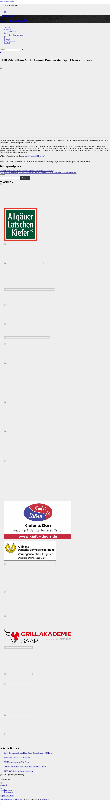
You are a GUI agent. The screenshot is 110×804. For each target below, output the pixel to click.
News (6, 37)
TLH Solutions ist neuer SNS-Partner (17, 762)
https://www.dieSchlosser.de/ (34, 156)
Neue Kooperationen (16, 35)
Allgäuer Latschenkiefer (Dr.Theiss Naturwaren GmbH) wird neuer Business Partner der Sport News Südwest (38, 173)
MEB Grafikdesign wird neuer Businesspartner (20, 771)
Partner (6, 33)
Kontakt (7, 43)
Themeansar (45, 799)
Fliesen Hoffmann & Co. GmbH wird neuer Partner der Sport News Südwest (26, 171)
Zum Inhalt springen (7, 1)
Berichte (7, 39)
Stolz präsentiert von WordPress (11, 799)
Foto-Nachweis (9, 41)
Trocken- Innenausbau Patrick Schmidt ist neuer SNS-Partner (25, 766)
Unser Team (13, 31)
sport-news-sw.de (13, 20)
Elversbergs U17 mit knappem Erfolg (17, 757)
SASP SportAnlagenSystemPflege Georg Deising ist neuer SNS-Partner (28, 753)
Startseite (7, 27)
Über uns (7, 29)
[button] (1, 46)
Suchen (2, 175)
